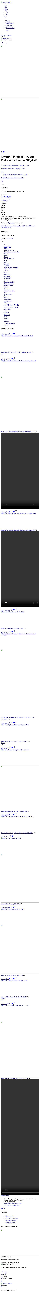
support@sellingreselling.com (12, 1203)
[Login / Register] (5, 6)
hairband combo (8, 285)
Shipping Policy (10, 1222)
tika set (6, 322)
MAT (5, 302)
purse (5, 310)
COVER (6, 266)
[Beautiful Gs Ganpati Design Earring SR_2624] (19, 1041)
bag (5, 244)
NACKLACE (11, 304)
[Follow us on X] (1, 1208)
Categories (9, 25)
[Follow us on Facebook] (2, 1208)
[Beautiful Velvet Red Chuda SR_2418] (19, 619)
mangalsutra (8, 301)
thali (5, 320)
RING (6, 312)
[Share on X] (1, 197)
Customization (10, 28)
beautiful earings (9, 250)
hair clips (6, 287)
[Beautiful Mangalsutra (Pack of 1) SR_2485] (19, 988)
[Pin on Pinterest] (4, 197)
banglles (6, 249)
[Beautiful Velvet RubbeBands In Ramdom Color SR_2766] (19, 521)
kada (5, 292)
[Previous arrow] (3, 44)
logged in (11, 223)
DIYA (6, 270)
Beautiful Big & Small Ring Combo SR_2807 (14, 741)
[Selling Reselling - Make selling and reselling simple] (6, 2)
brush (6, 257)
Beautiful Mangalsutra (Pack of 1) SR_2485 (13, 997)
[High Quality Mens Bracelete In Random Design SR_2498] (19, 395)
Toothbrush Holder (9, 323)
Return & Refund (11, 1220)
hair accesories (9, 282)
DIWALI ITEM (11, 268)
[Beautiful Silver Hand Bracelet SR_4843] (2, 174)
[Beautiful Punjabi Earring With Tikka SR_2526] (19, 779)
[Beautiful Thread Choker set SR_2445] (19, 941)
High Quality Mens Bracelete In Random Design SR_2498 (18, 431)
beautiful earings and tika (11, 252)
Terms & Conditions (12, 1218)
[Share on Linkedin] (5, 197)
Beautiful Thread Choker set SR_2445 (12, 975)
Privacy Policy (10, 1216)
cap (5, 260)
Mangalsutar (7, 299)
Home (8, 21)
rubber (7, 314)
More (7, 30)
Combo (3, 743)
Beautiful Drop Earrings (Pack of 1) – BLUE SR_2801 (17, 833)
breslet (6, 255)
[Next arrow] (7, 44)
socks (5, 316)
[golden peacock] (6, 38)
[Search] (5, 17)
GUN (6, 280)
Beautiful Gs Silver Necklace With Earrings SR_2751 (16, 352)
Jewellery (10, 238)
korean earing (8, 294)
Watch (6, 325)
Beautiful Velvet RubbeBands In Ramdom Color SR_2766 (18, 530)
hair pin (7, 289)
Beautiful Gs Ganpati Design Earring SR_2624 (14, 1078)
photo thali (7, 309)
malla (5, 297)
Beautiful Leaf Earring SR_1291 (10, 904)
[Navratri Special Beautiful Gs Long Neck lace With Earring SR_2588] (19, 675)
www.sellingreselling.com (11, 1205)
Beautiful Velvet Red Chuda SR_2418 (12, 628)
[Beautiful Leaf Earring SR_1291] (19, 870)
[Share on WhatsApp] (8, 197)
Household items (9, 291)
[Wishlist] (3, 152)
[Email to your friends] (10, 197)
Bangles (7, 247)
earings (5, 272)
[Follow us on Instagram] (4, 1208)
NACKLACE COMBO (11, 307)
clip (5, 262)
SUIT (6, 318)
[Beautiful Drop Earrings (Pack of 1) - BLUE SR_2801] (19, 824)
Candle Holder (9, 258)
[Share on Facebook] (2, 197)
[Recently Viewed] (6, 1273)
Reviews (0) (4, 200)
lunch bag (6, 295)
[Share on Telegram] (7, 197)
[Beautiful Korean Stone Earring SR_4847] (2, 165)
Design (3, 998)
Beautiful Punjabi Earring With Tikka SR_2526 (14, 811)
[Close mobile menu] (1, 1282)
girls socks (7, 278)
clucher (6, 264)
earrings (7, 276)
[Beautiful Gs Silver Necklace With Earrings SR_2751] (19, 343)
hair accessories (8, 284)
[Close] (1, 240)
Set (2, 354)
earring (7, 274)
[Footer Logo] (5, 1195)
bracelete (6, 253)
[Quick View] (16, 334)
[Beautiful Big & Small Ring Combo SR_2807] (19, 732)
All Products (9, 23)
